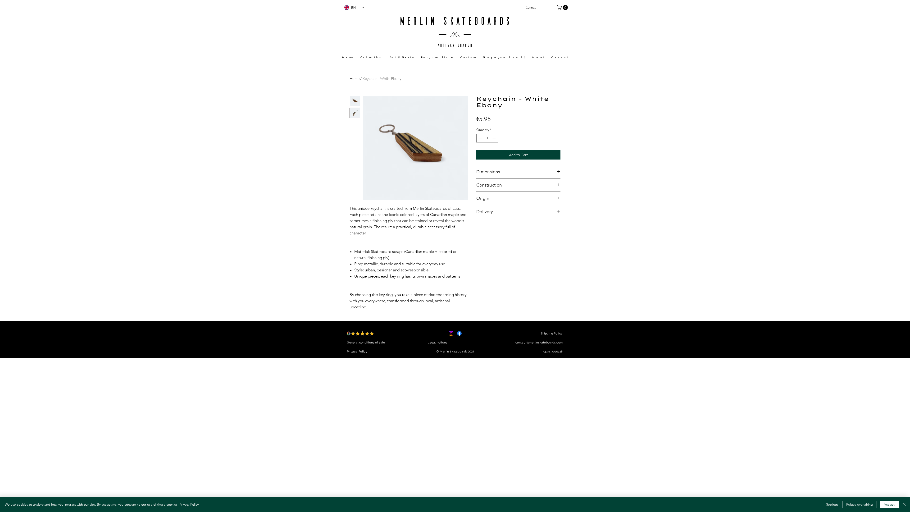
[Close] (904, 504)
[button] (563, 7)
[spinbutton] (487, 138)
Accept (889, 504)
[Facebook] (459, 333)
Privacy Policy (189, 504)
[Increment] (494, 138)
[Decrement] (480, 138)
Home (354, 78)
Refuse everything (859, 504)
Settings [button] (832, 504)
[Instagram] (451, 333)
